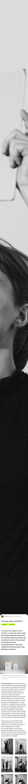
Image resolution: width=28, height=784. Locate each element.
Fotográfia (4, 624)
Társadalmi (11, 624)
